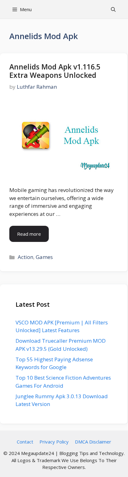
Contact (25, 442)
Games (44, 257)
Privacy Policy (54, 442)
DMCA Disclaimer (93, 442)
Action (25, 257)
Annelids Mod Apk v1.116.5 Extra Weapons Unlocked (54, 71)
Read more (29, 234)
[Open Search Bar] (113, 9)
